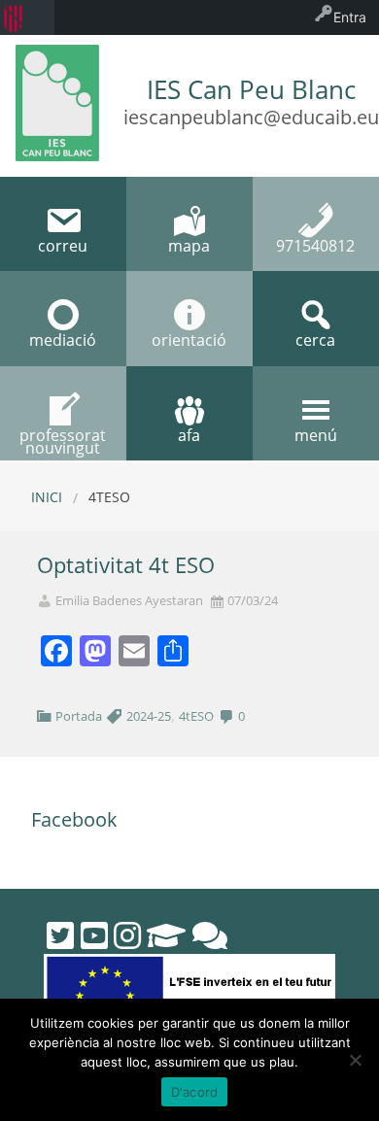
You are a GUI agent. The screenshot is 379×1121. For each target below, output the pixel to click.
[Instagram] (127, 935)
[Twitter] (60, 935)
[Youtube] (94, 935)
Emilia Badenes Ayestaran (129, 600)
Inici (46, 497)
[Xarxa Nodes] (209, 935)
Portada (78, 716)
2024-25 (148, 716)
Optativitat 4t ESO (126, 565)
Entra (349, 17)
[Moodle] (166, 935)
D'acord (195, 1092)
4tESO (196, 716)
